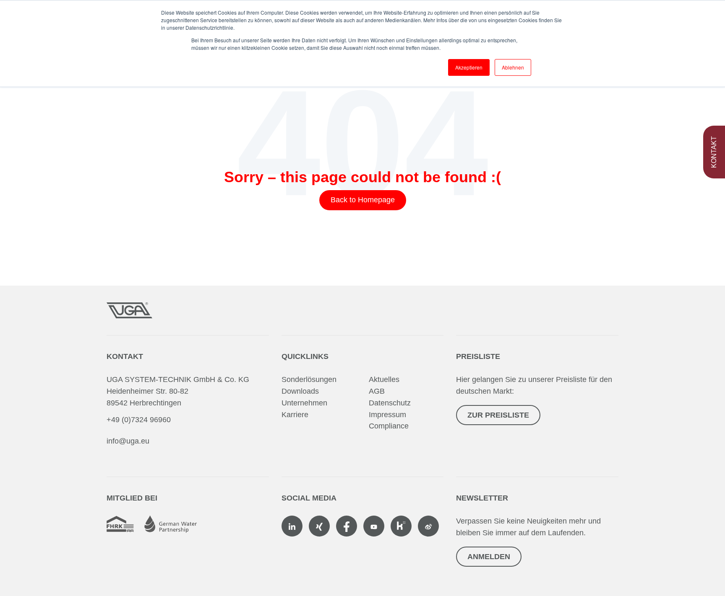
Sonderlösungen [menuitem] (309, 379)
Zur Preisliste (498, 415)
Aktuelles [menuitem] (384, 379)
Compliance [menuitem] (389, 426)
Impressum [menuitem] (387, 414)
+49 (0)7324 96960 (139, 419)
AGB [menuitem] (377, 391)
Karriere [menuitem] (295, 414)
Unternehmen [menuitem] (304, 403)
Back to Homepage (363, 200)
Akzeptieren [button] (468, 67)
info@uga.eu (128, 441)
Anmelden (488, 556)
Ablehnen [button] (513, 67)
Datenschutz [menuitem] (390, 403)
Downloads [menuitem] (300, 391)
